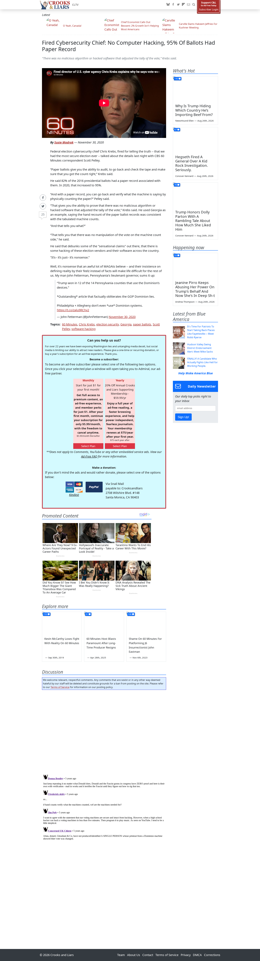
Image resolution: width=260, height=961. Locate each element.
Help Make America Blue (195, 373)
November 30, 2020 (122, 317)
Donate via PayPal (94, 487)
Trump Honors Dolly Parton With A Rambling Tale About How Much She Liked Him (193, 220)
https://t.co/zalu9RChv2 (73, 310)
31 (87, 614)
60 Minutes (69, 324)
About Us (133, 955)
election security (107, 324)
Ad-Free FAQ (89, 456)
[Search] (193, 4)
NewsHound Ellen (184, 120)
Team (121, 955)
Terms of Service (60, 687)
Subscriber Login (208, 9)
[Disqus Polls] (104, 731)
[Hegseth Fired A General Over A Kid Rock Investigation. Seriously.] (195, 139)
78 (175, 184)
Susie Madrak (63, 142)
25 (43, 214)
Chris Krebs (87, 324)
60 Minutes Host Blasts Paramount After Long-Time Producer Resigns (101, 643)
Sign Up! (183, 417)
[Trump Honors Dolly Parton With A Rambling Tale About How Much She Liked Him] (195, 195)
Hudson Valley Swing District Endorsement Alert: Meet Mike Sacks (200, 348)
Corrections (212, 955)
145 (176, 78)
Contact (147, 955)
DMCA (197, 955)
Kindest (74, 495)
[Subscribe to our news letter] (188, 4)
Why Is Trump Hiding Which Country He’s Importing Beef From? (194, 110)
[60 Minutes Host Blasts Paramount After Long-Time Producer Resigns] (104, 623)
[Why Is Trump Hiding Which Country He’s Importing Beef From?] (195, 89)
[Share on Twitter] (43, 206)
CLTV (75, 4)
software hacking (83, 329)
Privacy (186, 955)
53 (175, 255)
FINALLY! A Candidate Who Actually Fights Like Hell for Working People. (202, 362)
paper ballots (142, 324)
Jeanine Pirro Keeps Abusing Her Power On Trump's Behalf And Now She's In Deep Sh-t (195, 289)
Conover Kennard (184, 175)
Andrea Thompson (185, 301)
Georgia (126, 324)
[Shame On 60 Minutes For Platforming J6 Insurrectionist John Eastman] (146, 623)
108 (130, 614)
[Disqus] (104, 811)
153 (45, 614)
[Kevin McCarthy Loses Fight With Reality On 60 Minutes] (62, 623)
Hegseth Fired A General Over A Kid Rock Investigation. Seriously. (191, 163)
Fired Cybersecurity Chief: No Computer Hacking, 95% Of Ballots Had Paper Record (128, 46)
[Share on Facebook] (43, 197)
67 (175, 129)
